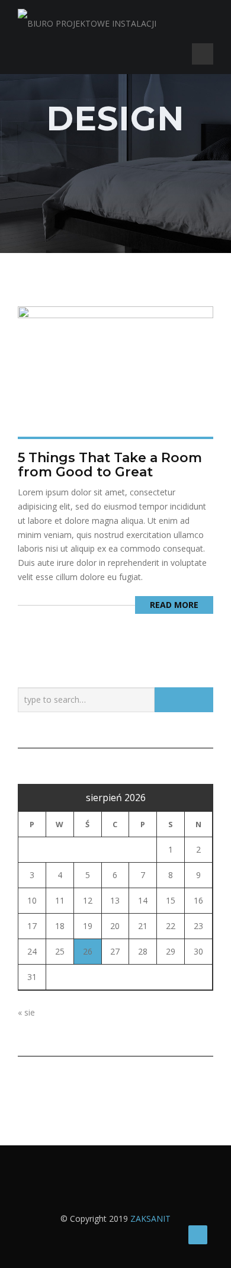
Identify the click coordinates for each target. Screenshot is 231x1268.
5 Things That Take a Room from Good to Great (110, 465)
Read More (174, 604)
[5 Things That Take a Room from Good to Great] (115, 370)
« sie (26, 1012)
